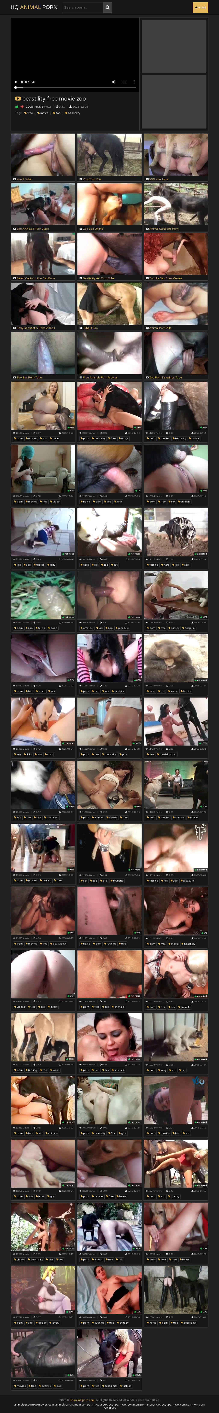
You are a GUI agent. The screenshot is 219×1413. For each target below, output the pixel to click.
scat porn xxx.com (174, 1404)
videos (112, 817)
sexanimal (110, 1386)
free (30, 113)
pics (124, 754)
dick (119, 501)
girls (123, 1133)
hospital (189, 628)
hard (166, 564)
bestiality (99, 438)
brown (187, 691)
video (56, 501)
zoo (58, 113)
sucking (99, 1322)
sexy (163, 1070)
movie (44, 113)
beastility (73, 113)
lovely (55, 1322)
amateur (88, 628)
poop (53, 628)
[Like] (16, 106)
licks (29, 754)
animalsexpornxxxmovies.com (34, 1404)
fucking (153, 564)
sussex (174, 628)
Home (201, 7)
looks (55, 1070)
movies (32, 438)
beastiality (36, 1259)
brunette (117, 880)
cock (86, 564)
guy (52, 1196)
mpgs (124, 438)
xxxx (59, 1386)
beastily (119, 691)
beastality (110, 754)
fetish (41, 628)
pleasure (123, 628)
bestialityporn (167, 754)
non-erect (52, 817)
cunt (49, 754)
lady (52, 564)
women (99, 817)
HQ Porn (34, 7)
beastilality (59, 943)
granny (174, 1196)
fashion (127, 1386)
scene (174, 691)
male (55, 438)
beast (53, 1007)
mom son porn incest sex (90, 1404)
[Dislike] (22, 106)
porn (19, 438)
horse (86, 501)
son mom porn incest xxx (144, 1404)
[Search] (107, 7)
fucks (41, 1196)
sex (172, 501)
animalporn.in (64, 1404)
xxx (96, 564)
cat (115, 564)
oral (105, 880)
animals (185, 501)
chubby (124, 1322)
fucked (40, 564)
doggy (42, 1322)
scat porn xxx (117, 1404)
